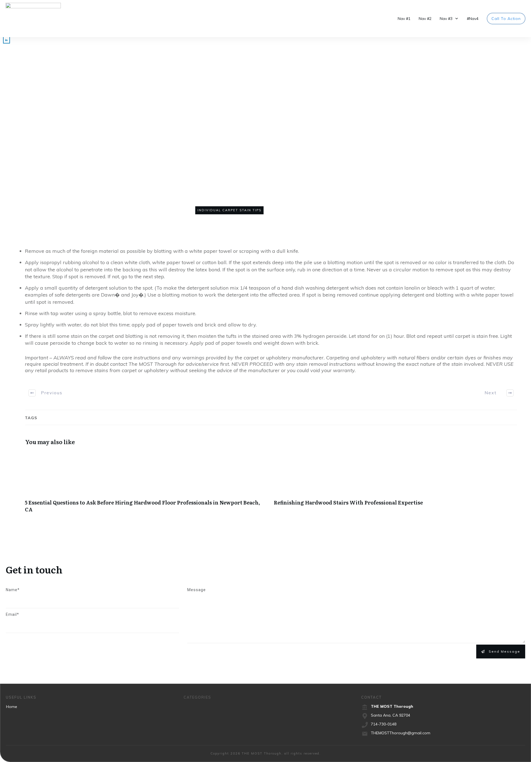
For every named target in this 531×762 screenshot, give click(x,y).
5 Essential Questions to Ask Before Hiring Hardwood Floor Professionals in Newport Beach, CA (146, 484)
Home (11, 706)
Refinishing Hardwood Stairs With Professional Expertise (395, 484)
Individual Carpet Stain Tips (229, 210)
